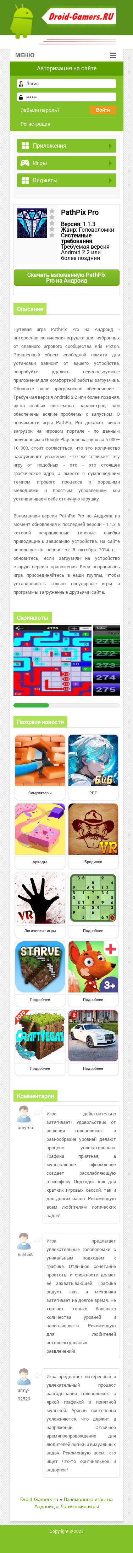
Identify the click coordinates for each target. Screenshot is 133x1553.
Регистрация (35, 123)
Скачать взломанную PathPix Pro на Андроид (66, 277)
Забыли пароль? (40, 110)
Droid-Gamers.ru (39, 1499)
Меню (25, 55)
